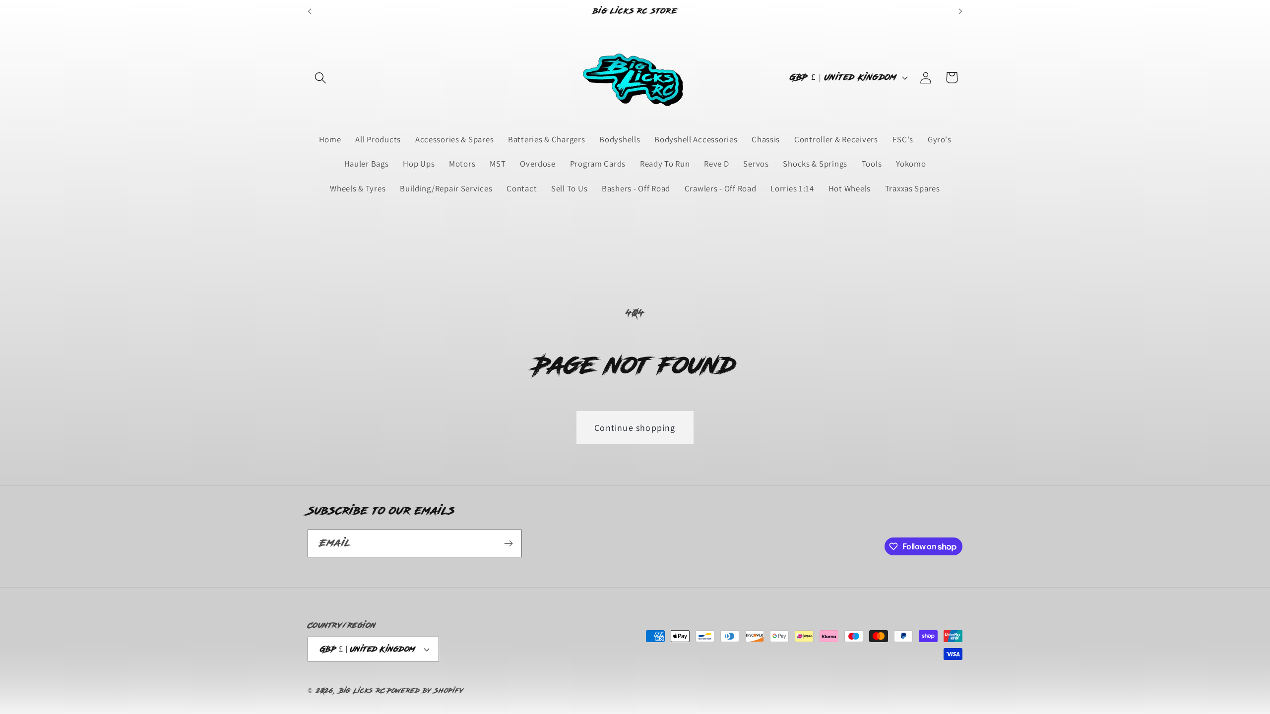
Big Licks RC (362, 691)
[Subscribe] (508, 543)
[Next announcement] (960, 11)
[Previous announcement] (309, 11)
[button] (321, 77)
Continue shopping (634, 427)
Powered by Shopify (425, 691)
